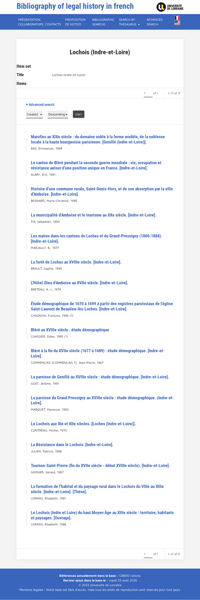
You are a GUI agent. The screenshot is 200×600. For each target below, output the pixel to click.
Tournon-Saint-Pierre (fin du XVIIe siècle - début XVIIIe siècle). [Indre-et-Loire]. (100, 465)
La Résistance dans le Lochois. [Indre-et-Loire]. (72, 444)
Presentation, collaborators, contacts (39, 22)
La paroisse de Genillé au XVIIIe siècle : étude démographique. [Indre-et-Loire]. (100, 376)
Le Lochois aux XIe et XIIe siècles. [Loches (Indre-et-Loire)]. (83, 423)
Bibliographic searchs (103, 22)
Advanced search (155, 22)
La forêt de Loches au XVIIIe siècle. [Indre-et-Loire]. (76, 262)
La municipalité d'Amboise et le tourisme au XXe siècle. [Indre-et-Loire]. (93, 215)
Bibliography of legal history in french (75, 6)
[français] (177, 18)
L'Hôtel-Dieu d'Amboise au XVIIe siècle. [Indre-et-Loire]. (79, 282)
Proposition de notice (75, 22)
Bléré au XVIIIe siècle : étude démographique (70, 329)
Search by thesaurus (127, 22)
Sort (78, 114)
